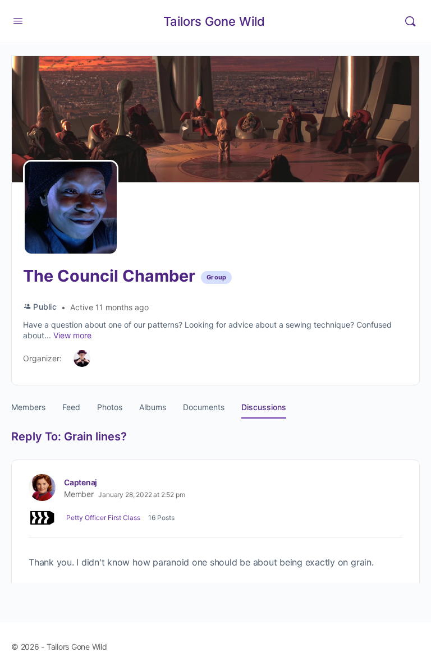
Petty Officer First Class (103, 517)
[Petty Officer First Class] (42, 517)
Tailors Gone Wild (214, 21)
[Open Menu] (18, 20)
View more (72, 335)
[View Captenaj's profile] (42, 487)
